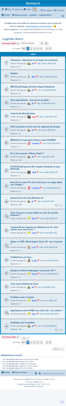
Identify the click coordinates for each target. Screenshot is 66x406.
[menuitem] (8, 9)
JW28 (34, 172)
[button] (23, 48)
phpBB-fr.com (38, 382)
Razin (34, 218)
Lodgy (34, 261)
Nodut (34, 301)
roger (34, 117)
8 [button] (46, 48)
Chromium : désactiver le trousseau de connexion (34, 60)
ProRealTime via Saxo (20, 257)
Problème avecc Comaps (22, 297)
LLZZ (34, 247)
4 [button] (38, 48)
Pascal (34, 274)
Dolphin (14, 73)
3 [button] (34, 48)
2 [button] (31, 48)
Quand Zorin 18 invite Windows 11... (27, 198)
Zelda (34, 233)
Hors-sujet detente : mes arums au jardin (29, 100)
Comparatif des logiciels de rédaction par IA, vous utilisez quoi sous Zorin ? (34, 228)
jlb (33, 63)
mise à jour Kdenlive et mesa (24, 284)
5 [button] (41, 48)
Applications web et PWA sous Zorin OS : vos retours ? (36, 310)
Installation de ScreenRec (22, 322)
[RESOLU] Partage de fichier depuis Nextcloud (32, 87)
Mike (33, 77)
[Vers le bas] (62, 402)
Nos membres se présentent (38, 26)
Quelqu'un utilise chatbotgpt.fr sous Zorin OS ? (33, 270)
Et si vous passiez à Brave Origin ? (27, 153)
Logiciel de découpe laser (22, 113)
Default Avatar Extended (26, 384)
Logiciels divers (12, 39)
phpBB (26, 379)
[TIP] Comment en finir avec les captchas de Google (35, 127)
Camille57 (36, 143)
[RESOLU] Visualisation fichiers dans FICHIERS (33, 140)
